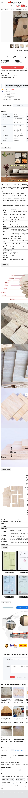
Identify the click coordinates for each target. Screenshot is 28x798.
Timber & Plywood (19, 9)
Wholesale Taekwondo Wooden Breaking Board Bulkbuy (13, 785)
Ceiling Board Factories (7, 776)
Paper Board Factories (18, 776)
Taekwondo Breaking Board (18, 755)
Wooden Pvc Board (19, 782)
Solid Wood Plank (5, 770)
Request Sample (23, 70)
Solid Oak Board (24, 770)
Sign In (3, 99)
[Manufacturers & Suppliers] (14, 2)
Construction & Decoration (9, 9)
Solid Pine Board (15, 770)
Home (2, 9)
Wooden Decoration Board (7, 782)
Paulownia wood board (6, 757)
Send (12, 677)
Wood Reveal (4, 753)
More (2, 788)
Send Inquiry (13, 67)
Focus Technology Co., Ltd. (16, 792)
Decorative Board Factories (7, 779)
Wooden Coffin (4, 755)
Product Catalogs (19, 750)
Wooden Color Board (20, 779)
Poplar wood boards (17, 753)
